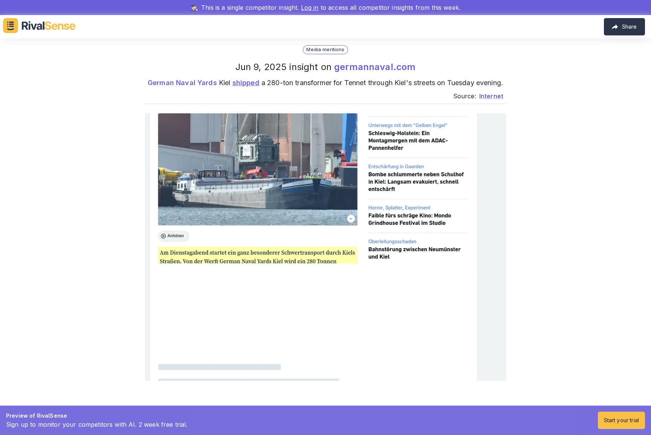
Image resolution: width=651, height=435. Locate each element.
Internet (491, 96)
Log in (310, 7)
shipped (246, 83)
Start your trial (621, 420)
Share (629, 26)
